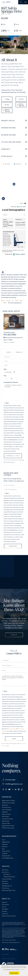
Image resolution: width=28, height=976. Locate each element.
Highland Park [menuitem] (5, 842)
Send (14, 738)
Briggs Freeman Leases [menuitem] (8, 825)
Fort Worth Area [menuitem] (6, 807)
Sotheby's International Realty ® (7, 928)
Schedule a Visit (19, 352)
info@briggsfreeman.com (14, 784)
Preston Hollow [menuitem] (6, 851)
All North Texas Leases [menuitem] (8, 828)
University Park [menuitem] (6, 856)
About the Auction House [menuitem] (9, 916)
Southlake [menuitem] (4, 853)
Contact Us (6, 342)
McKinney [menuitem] (4, 846)
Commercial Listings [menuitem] (7, 819)
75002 (4, 303)
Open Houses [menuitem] (5, 821)
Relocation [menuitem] (5, 881)
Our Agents (11, 342)
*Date (5, 369)
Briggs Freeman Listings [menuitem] (8, 800)
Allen (21, 300)
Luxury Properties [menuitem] (6, 809)
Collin (16, 300)
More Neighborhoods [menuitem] (7, 858)
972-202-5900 (10, 334)
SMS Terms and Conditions (8, 958)
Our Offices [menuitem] (5, 909)
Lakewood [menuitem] (4, 844)
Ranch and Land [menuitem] (6, 814)
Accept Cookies (14, 973)
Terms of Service (10, 462)
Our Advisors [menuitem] (5, 904)
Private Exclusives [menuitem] (7, 879)
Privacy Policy (21, 743)
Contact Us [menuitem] (5, 913)
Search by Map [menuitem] (6, 823)
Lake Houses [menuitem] (5, 816)
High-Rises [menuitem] (5, 812)
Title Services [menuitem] (5, 888)
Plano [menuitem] (3, 849)
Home (2, 300)
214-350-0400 (10, 780)
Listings (8, 300)
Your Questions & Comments (11, 382)
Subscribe (13, 546)
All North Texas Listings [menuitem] (8, 803)
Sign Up (14, 635)
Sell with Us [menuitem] (5, 870)
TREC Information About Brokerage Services (11, 942)
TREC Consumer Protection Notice (9, 940)
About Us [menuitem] (4, 902)
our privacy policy (16, 444)
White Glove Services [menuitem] (9, 877)
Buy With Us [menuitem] (7, 874)
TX (12, 300)
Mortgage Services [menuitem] (7, 886)
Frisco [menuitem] (3, 840)
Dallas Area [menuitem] (5, 805)
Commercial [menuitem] (5, 883)
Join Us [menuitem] (4, 907)
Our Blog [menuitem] (4, 911)
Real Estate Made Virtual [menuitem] (8, 890)
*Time (5, 375)
